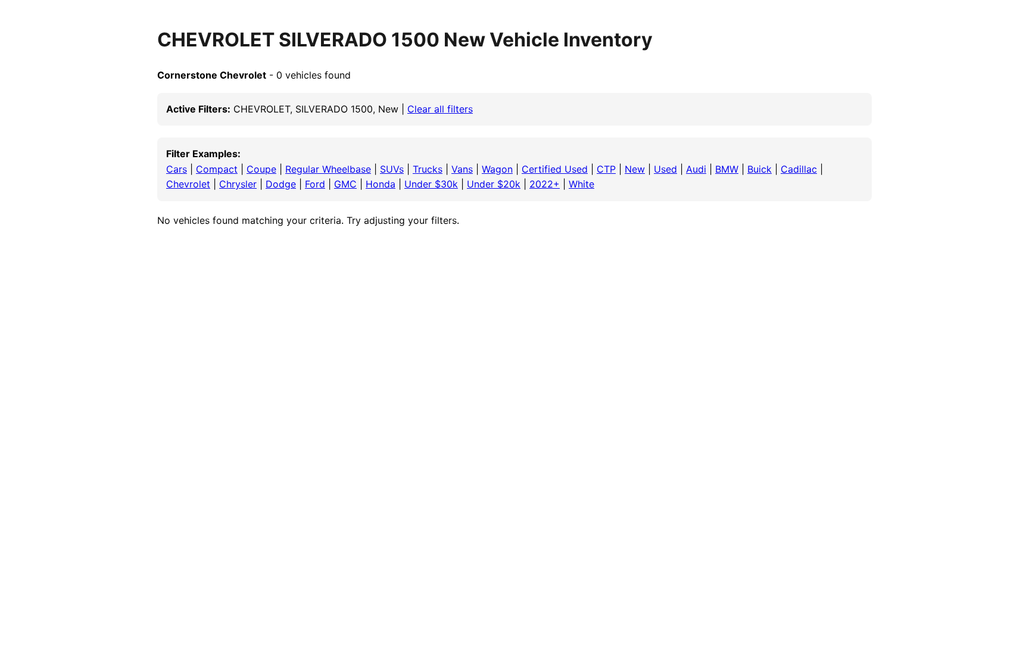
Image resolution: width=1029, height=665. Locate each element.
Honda (380, 184)
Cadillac (799, 169)
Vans (462, 169)
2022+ (544, 184)
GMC (345, 184)
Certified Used (555, 169)
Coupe (261, 169)
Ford (315, 184)
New (635, 169)
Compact (217, 169)
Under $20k (493, 184)
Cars (176, 169)
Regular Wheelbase (328, 169)
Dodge (281, 184)
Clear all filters (440, 109)
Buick (759, 169)
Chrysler (238, 184)
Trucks (427, 169)
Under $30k (431, 184)
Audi (696, 169)
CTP (606, 169)
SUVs (392, 169)
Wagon (497, 169)
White (581, 184)
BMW (726, 169)
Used (665, 169)
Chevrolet (188, 184)
